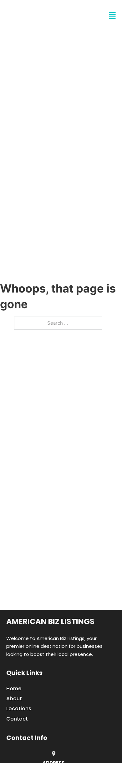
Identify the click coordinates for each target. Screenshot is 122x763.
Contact (17, 718)
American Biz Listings (50, 621)
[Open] (112, 15)
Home (13, 688)
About (14, 698)
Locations (18, 708)
